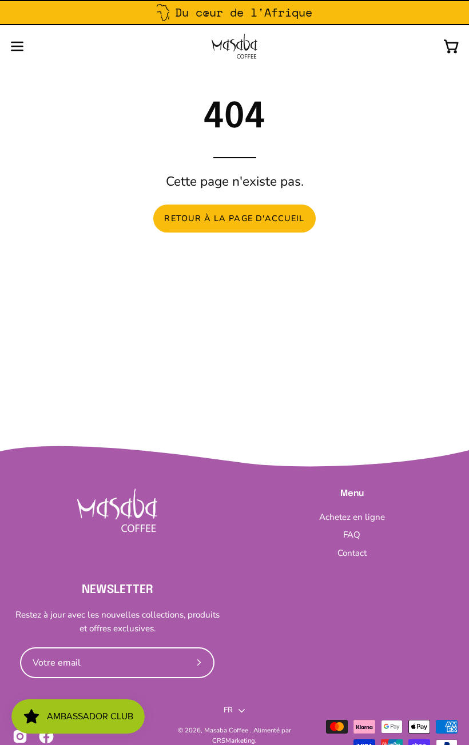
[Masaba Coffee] (234, 46)
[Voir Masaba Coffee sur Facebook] (46, 736)
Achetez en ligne (352, 517)
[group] (234, 12)
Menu (352, 493)
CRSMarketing (233, 740)
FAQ (351, 534)
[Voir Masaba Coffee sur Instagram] (20, 736)
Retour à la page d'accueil (234, 218)
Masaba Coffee (227, 730)
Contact (352, 552)
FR (228, 710)
